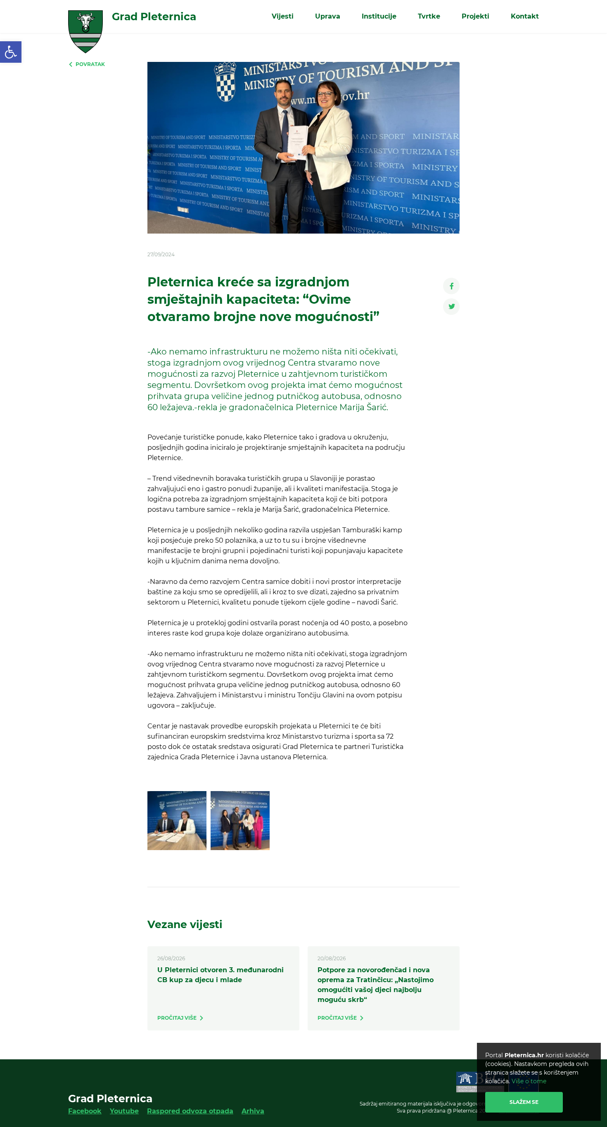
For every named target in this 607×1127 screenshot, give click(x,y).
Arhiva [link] (253, 1111)
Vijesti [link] (283, 16)
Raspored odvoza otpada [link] (190, 1111)
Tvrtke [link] (429, 16)
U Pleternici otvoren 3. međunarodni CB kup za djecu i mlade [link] (220, 975)
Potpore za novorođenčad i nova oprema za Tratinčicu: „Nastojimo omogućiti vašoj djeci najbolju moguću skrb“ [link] (376, 985)
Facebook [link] (85, 1111)
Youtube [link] (124, 1111)
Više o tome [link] (529, 1081)
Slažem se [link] (524, 1102)
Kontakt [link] (525, 16)
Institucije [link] (379, 16)
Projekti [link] (475, 16)
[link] (10, 52)
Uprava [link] (327, 16)
